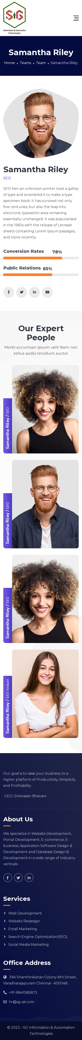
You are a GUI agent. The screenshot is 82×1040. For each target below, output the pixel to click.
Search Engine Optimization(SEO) (37, 937)
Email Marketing (22, 929)
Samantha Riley (7, 433)
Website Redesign (24, 921)
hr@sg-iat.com (21, 1002)
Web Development (25, 913)
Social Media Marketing (28, 944)
